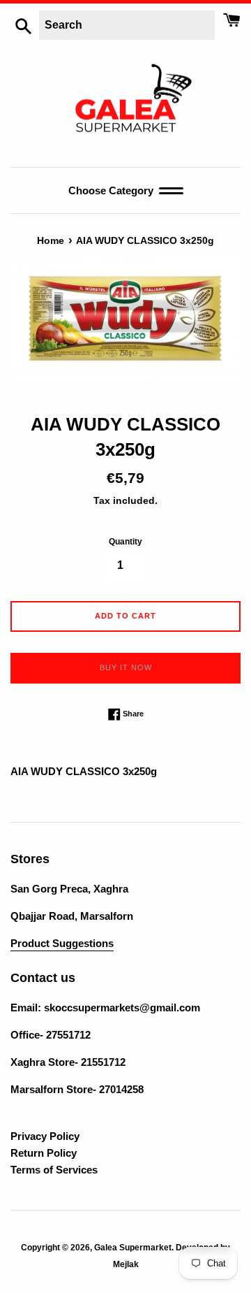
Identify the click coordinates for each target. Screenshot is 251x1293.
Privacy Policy (44, 1136)
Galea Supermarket (133, 1247)
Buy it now (126, 667)
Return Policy (43, 1153)
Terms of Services (54, 1170)
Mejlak (126, 1264)
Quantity (125, 542)
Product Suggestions (62, 943)
